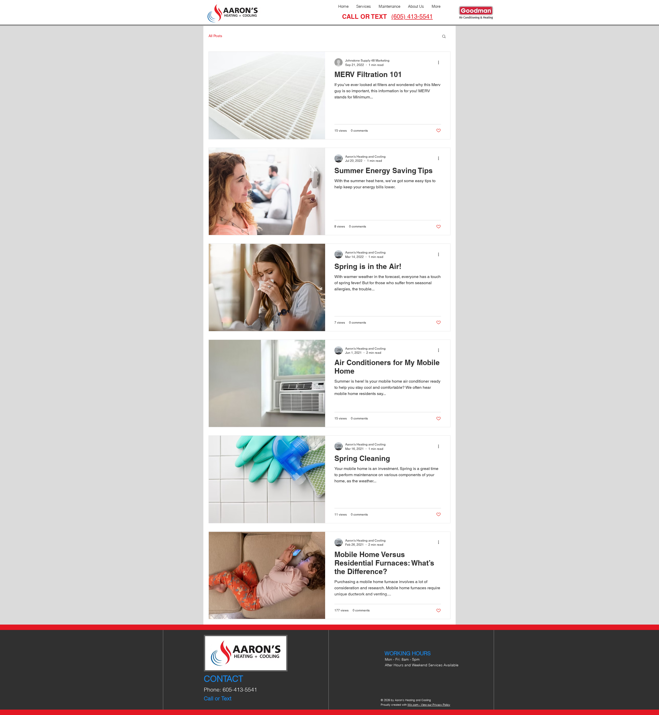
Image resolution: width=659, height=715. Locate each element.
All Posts (215, 36)
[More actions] (440, 62)
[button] (443, 36)
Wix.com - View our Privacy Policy (428, 704)
